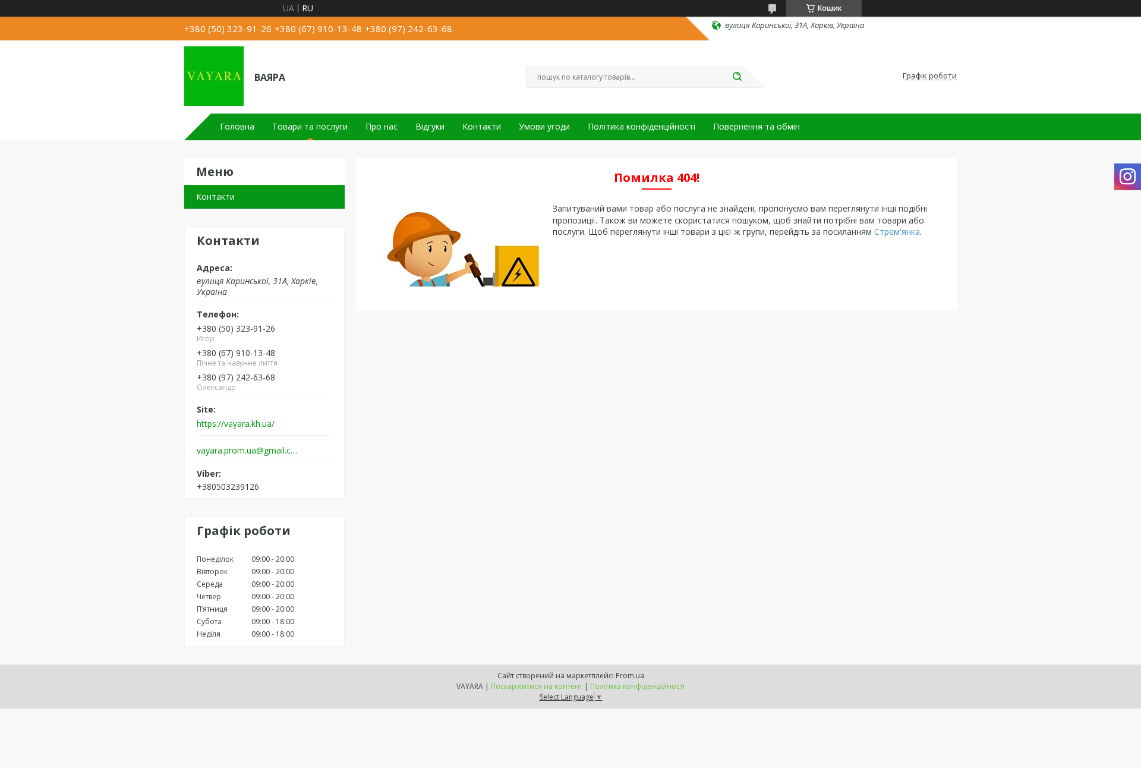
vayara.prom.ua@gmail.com (249, 450)
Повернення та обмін (756, 126)
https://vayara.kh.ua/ (236, 423)
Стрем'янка (897, 231)
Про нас (381, 126)
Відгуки (430, 126)
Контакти (481, 126)
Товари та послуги (310, 126)
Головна (237, 126)
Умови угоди (544, 126)
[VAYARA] (214, 76)
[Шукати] (737, 77)
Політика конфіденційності (641, 126)
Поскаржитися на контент (536, 686)
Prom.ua (630, 676)
